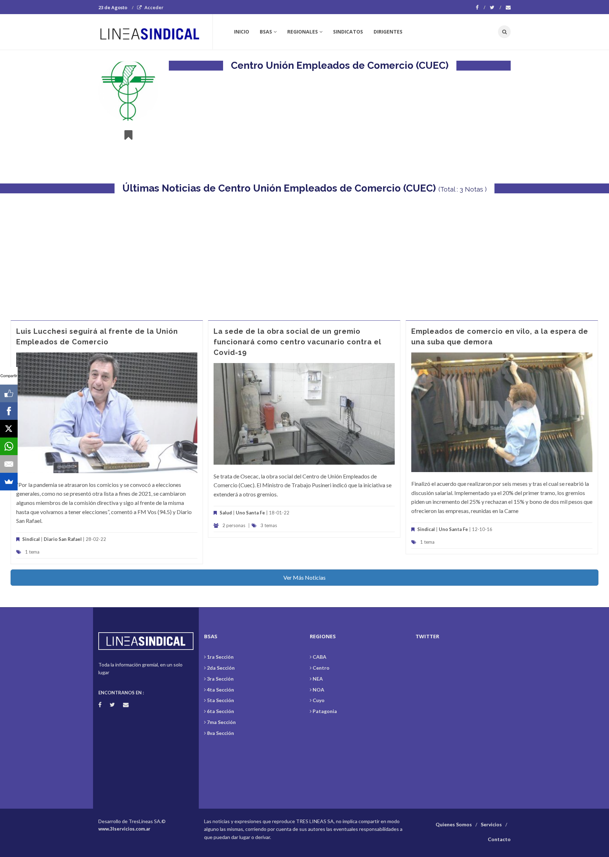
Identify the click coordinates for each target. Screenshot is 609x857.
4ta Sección (220, 690)
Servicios (491, 824)
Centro (321, 668)
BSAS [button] (266, 31)
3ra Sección (220, 679)
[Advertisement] (304, 253)
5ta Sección (220, 700)
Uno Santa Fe (250, 512)
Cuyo (319, 700)
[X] (9, 428)
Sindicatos (348, 31)
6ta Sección (220, 711)
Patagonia (325, 711)
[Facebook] (480, 7)
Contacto (499, 839)
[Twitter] (495, 7)
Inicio (241, 31)
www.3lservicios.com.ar (124, 829)
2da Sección (221, 668)
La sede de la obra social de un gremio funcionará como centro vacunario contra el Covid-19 (297, 342)
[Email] (9, 464)
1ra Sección (220, 657)
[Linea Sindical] (155, 31)
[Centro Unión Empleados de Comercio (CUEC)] (128, 91)
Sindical (31, 539)
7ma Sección (221, 722)
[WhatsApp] (9, 446)
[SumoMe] (9, 481)
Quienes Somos (454, 824)
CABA (319, 657)
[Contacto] (508, 7)
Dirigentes (388, 31)
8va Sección (220, 733)
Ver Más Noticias (304, 577)
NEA (318, 679)
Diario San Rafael (63, 539)
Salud (226, 512)
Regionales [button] (302, 31)
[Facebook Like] (9, 393)
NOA (318, 690)
